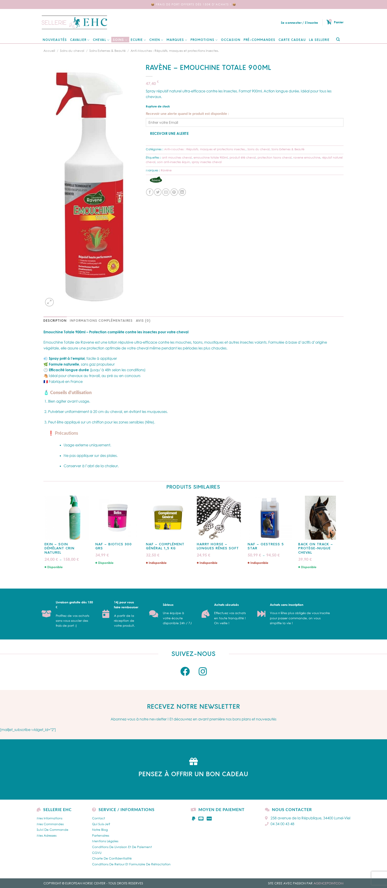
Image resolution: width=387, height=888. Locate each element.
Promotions (203, 40)
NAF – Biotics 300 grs (113, 546)
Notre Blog (100, 829)
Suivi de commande (52, 829)
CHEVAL (99, 40)
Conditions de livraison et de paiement (122, 847)
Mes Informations (49, 818)
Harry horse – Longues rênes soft (218, 546)
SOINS (118, 40)
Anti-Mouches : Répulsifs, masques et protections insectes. (175, 50)
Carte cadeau (292, 40)
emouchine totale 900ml (211, 157)
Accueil (49, 50)
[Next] (343, 536)
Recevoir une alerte (169, 133)
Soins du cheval (72, 50)
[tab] (55, 320)
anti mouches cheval (177, 157)
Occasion (231, 40)
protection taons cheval (275, 157)
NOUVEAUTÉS (55, 40)
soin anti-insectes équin (173, 162)
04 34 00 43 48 (282, 824)
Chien (154, 40)
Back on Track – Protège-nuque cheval (315, 548)
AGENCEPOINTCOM (329, 883)
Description (55, 320)
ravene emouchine (306, 157)
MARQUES (175, 40)
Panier (336, 22)
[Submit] (338, 39)
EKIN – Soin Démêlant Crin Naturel (60, 548)
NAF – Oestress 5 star (266, 546)
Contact (98, 818)
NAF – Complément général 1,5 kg (165, 546)
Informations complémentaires (101, 320)
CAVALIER (78, 40)
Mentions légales (105, 841)
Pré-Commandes (259, 40)
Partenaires (100, 835)
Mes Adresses (46, 835)
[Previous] (43, 536)
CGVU (96, 853)
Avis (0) (143, 320)
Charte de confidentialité (112, 858)
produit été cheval (243, 157)
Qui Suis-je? (101, 824)
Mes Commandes (50, 824)
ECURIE (137, 40)
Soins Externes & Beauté (107, 50)
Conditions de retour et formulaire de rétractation (131, 864)
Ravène (166, 170)
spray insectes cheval (207, 162)
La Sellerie (319, 40)
